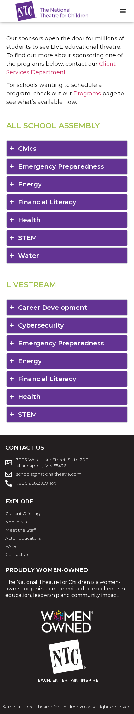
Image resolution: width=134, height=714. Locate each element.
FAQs (11, 546)
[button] (122, 11)
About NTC (17, 522)
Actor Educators (23, 538)
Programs (87, 93)
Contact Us (17, 554)
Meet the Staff (20, 530)
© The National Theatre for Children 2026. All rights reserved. (67, 707)
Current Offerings (23, 513)
